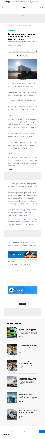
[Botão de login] (42, 7)
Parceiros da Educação (23, 219)
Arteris (16, 119)
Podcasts (20, 435)
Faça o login (22, 303)
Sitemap (38, 431)
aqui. (28, 110)
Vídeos (27, 435)
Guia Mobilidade (12, 431)
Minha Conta (26, 431)
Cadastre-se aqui (20, 290)
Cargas (13, 25)
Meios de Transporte (8, 25)
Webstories (35, 435)
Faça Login (42, 431)
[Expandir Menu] (2, 7)
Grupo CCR (11, 183)
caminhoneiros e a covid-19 (13, 264)
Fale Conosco (32, 431)
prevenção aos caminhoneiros (25, 264)
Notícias (12, 435)
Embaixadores (19, 431)
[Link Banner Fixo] (22, 254)
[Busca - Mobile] (40, 7)
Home (4, 25)
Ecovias (9, 157)
